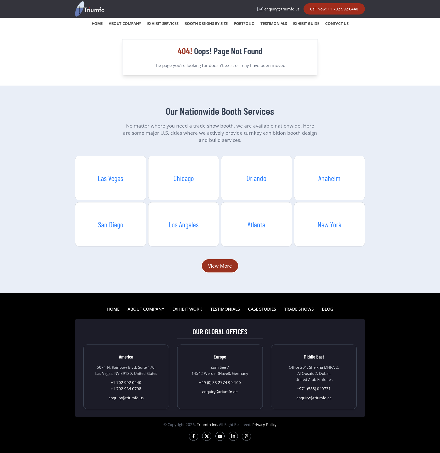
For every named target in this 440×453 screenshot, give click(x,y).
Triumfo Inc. (207, 424)
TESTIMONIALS (273, 23)
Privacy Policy (264, 424)
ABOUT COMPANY (125, 23)
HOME (97, 23)
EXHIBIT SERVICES (162, 23)
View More (220, 266)
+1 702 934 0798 (126, 388)
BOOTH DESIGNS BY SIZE (206, 23)
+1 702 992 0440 (126, 382)
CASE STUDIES (262, 309)
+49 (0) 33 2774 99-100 (220, 382)
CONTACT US (336, 23)
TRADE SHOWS (299, 309)
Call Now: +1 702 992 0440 (334, 8)
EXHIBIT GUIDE (306, 23)
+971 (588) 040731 (314, 388)
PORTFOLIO (244, 23)
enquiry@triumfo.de (220, 391)
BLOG (327, 309)
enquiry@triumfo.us (281, 8)
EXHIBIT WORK (187, 309)
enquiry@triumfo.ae (314, 397)
